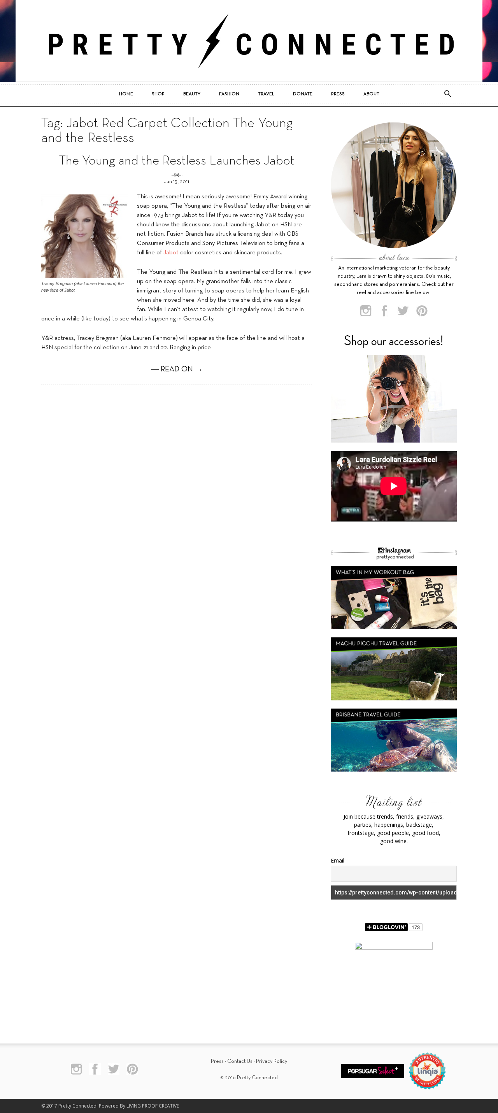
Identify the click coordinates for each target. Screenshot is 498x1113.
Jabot (171, 253)
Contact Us (240, 1061)
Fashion (229, 94)
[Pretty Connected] (249, 41)
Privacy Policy (271, 1061)
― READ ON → (177, 369)
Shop (158, 94)
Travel (266, 94)
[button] (447, 94)
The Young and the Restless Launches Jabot (177, 161)
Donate (302, 94)
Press (338, 94)
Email (337, 860)
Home (126, 94)
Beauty (191, 94)
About (371, 94)
